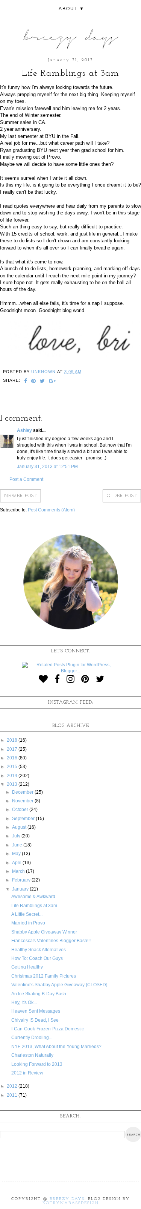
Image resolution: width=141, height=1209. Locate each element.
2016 (12, 758)
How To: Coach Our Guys (37, 958)
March (19, 871)
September (24, 818)
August (19, 827)
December (23, 792)
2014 (12, 775)
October (20, 809)
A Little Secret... (26, 914)
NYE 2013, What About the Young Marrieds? (56, 1046)
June (17, 845)
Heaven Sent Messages (35, 1011)
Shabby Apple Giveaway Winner (44, 932)
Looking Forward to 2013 (36, 1064)
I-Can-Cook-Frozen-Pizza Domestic (47, 1028)
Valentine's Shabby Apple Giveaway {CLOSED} (59, 984)
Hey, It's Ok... (24, 1002)
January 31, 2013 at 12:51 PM (47, 466)
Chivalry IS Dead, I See (35, 1020)
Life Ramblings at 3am (34, 905)
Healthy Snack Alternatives (38, 949)
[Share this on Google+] (52, 382)
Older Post (122, 496)
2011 (12, 1095)
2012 (12, 1086)
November (23, 800)
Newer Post (20, 496)
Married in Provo (28, 923)
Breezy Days (67, 1199)
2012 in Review (27, 1073)
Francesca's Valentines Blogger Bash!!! (51, 940)
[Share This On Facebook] (26, 382)
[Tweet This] (42, 382)
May (17, 853)
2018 (12, 740)
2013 (12, 784)
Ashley (24, 430)
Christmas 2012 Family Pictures (43, 976)
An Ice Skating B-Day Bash (38, 993)
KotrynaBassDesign (70, 1203)
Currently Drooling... (31, 1037)
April (17, 862)
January (21, 889)
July (16, 836)
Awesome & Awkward (33, 896)
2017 (12, 749)
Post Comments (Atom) (51, 510)
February (22, 880)
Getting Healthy (27, 967)
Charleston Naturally (32, 1055)
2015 (12, 766)
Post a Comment (26, 479)
